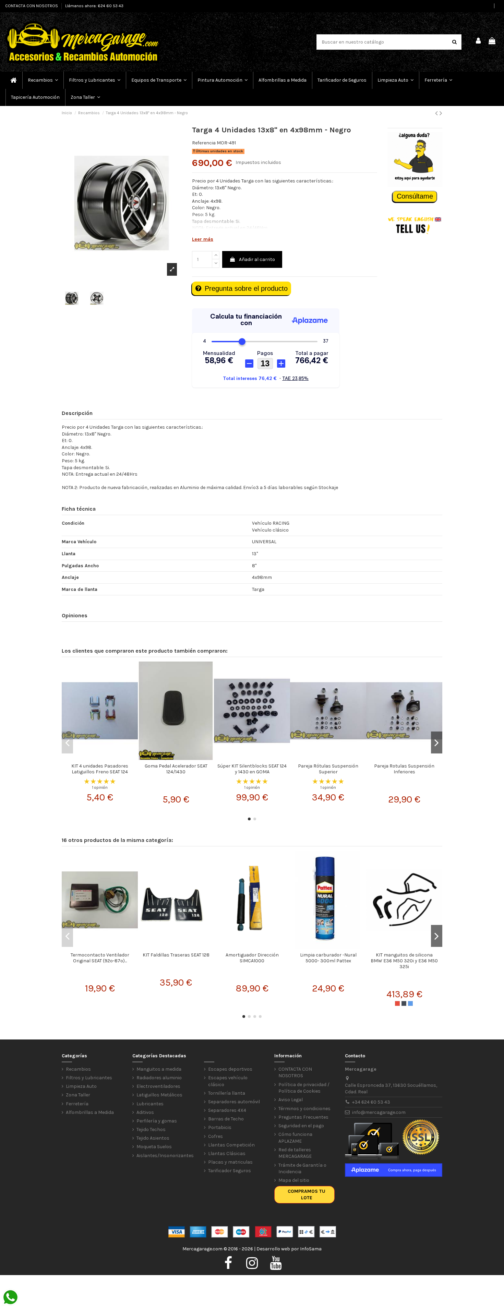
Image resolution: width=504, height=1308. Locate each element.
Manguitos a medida (158, 1069)
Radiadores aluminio (159, 1078)
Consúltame (415, 196)
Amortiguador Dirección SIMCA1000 (252, 958)
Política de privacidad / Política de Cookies (303, 1088)
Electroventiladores (158, 1086)
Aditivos (145, 1112)
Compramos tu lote (306, 1194)
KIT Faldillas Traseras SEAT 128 (176, 955)
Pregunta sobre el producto (246, 288)
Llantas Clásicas (226, 1153)
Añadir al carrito (257, 259)
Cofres (215, 1136)
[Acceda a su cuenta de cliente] (478, 41)
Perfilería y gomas (156, 1121)
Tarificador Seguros (229, 1171)
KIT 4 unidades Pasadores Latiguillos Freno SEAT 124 (99, 769)
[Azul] (410, 1003)
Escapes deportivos (230, 1069)
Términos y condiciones (304, 1108)
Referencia (204, 143)
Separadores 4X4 (227, 1110)
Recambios (78, 1069)
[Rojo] (397, 1003)
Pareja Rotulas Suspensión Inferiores (404, 769)
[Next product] (441, 113)
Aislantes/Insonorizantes (165, 1155)
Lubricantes (150, 1104)
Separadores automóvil (234, 1102)
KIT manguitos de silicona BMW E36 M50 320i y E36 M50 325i (404, 961)
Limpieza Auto (81, 1086)
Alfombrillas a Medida (90, 1112)
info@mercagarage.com (379, 1112)
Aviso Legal (290, 1100)
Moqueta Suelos (154, 1147)
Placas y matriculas (230, 1162)
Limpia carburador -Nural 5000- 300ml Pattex (328, 958)
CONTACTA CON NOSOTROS (32, 5)
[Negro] (403, 1003)
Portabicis (219, 1127)
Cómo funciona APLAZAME (295, 1137)
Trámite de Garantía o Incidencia (302, 1168)
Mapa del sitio (293, 1180)
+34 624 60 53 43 (371, 1102)
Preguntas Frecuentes (303, 1117)
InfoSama (311, 1249)
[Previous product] (437, 113)
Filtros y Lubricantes (89, 1078)
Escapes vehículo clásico (228, 1081)
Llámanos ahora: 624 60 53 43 (94, 5)
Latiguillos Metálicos (159, 1095)
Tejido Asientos (152, 1138)
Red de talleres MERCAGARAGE (295, 1153)
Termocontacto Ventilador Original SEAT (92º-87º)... (100, 958)
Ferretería (77, 1104)
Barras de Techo (226, 1119)
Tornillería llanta (226, 1093)
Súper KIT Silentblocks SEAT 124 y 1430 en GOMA (252, 769)
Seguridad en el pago (301, 1126)
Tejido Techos (151, 1129)
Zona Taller (78, 1095)
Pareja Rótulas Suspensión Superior (328, 769)
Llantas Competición (231, 1145)
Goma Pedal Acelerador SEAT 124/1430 (176, 769)
